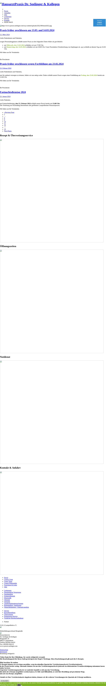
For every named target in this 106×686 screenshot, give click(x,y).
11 (5, 123)
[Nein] (21, 685)
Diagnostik (7, 598)
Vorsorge (7, 602)
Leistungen (7, 16)
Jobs (5, 15)
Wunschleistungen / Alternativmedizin (16, 607)
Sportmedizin (8, 594)
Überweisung (8, 614)
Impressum (3, 652)
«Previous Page (9, 112)
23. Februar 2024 (5, 68)
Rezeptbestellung (9, 612)
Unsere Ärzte (8, 579)
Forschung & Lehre (10, 585)
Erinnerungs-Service (10, 616)
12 (5, 125)
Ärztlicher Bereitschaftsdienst (13, 618)
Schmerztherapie (9, 596)
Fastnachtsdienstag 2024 (13, 92)
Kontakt (6, 20)
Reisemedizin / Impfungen (12, 605)
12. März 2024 (5, 34)
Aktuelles (7, 13)
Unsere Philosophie (10, 583)
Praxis (6, 11)
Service (6, 18)
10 (5, 122)
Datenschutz (4, 650)
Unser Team (8, 581)
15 (5, 129)
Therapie (7, 600)
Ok (19, 685)
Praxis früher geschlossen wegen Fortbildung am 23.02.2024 (32, 63)
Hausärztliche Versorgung (12, 592)
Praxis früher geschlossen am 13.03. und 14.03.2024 (27, 30)
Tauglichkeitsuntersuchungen (13, 603)
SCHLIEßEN (4, 681)
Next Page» (8, 131)
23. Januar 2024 (5, 96)
